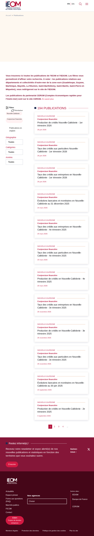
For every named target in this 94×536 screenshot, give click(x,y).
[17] (72, 427)
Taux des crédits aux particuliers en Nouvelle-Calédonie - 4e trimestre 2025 (59, 254)
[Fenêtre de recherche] (80, 4)
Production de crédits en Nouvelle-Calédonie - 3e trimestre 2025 (61, 332)
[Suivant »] (76, 427)
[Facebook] (84, 457)
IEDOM (75, 495)
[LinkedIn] (80, 457)
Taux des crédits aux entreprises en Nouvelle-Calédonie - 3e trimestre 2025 (59, 306)
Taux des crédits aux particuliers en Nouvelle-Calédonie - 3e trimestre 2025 (59, 358)
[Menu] (87, 4)
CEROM (76, 506)
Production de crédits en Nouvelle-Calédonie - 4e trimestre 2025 (61, 280)
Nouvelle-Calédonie (13, 113)
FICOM (9, 509)
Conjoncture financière (14, 119)
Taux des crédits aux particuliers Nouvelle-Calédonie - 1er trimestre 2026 (57, 150)
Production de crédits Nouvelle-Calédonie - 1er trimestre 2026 (60, 124)
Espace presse (12, 495)
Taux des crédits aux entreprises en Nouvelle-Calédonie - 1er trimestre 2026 (59, 176)
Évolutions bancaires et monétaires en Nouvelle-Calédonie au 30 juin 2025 (60, 384)
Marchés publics (12, 505)
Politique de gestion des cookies (54, 531)
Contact (9, 512)
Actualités (10, 491)
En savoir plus (48, 99)
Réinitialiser (18, 110)
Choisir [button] (32, 501)
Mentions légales (12, 531)
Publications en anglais (15, 129)
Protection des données (30, 531)
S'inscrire (12, 464)
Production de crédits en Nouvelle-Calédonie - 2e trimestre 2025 (61, 410)
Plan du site (73, 531)
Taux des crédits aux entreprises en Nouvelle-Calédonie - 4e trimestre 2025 (59, 228)
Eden (14, 520)
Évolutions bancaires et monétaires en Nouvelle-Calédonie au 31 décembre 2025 (60, 202)
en (73, 4)
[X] (88, 457)
